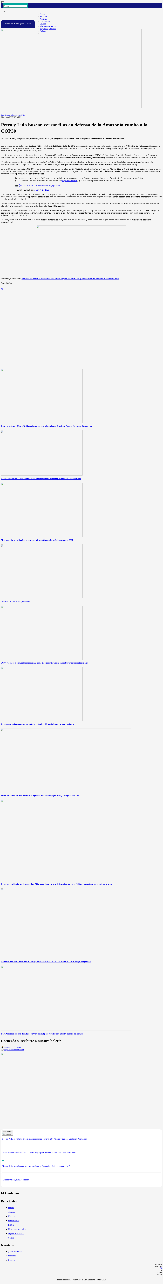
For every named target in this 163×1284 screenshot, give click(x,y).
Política (11, 1225)
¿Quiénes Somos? (15, 1251)
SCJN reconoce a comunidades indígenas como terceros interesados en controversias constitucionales (44, 663)
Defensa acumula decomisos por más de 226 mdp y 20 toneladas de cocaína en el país (37, 724)
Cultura (11, 1238)
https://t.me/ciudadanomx (14, 1050)
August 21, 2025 (42, 190)
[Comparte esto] (2, 111)
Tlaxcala (11, 1212)
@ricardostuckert (26, 185)
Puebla (11, 1208)
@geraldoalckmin (69, 180)
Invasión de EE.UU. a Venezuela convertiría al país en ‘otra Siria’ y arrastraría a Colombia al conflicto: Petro (70, 278)
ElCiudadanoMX (18, 115)
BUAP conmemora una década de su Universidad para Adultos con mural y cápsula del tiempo (42, 1034)
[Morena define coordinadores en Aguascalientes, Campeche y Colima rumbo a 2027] (42, 536)
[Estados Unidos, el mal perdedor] (42, 598)
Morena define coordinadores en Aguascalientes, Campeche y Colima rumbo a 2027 (37, 540)
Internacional (13, 1220)
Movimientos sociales (16, 1229)
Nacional (11, 1216)
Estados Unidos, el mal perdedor (15, 601)
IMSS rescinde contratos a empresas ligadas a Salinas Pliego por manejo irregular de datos (40, 795)
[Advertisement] (77, 331)
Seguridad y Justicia (16, 1233)
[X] (2, 6)
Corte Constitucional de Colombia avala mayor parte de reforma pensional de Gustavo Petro (41, 479)
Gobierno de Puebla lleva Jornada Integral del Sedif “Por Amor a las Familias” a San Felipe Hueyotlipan (46, 961)
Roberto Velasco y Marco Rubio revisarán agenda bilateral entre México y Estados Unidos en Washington (46, 426)
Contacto (11, 1260)
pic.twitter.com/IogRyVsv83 (47, 185)
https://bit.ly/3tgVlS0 (12, 1047)
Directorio (12, 1256)
